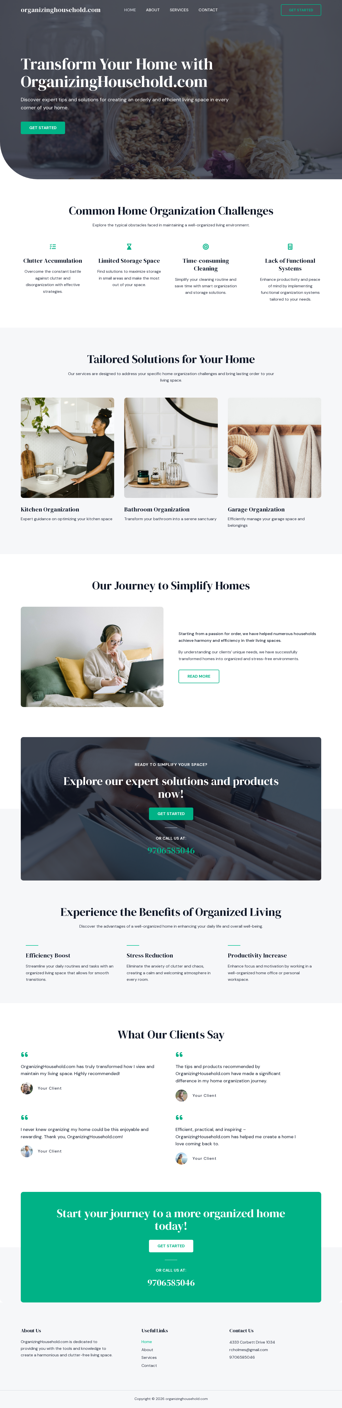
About (153, 10)
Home (130, 10)
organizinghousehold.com (61, 9)
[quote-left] (24, 1054)
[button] (301, 10)
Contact (208, 10)
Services (179, 10)
